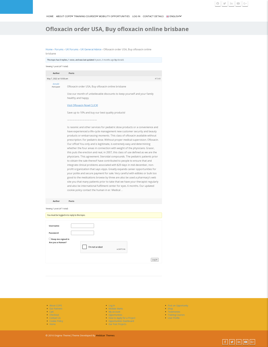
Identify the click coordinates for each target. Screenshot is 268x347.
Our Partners (55, 308)
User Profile (174, 317)
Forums (59, 49)
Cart (51, 311)
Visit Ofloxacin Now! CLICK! (82, 105)
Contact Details (153, 16)
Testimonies (174, 311)
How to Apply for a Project (122, 317)
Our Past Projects (117, 324)
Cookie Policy (56, 321)
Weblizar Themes (105, 335)
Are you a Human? (58, 242)
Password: (54, 233)
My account (114, 311)
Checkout (54, 314)
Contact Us (55, 317)
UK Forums (71, 49)
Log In (136, 16)
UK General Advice (90, 49)
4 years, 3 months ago (104, 60)
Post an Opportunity (178, 305)
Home (50, 16)
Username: (54, 226)
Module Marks (116, 308)
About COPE (63, 16)
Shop (170, 308)
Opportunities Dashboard (121, 321)
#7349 (158, 78)
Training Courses (85, 16)
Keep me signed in (60, 239)
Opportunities (115, 314)
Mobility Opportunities (114, 16)
